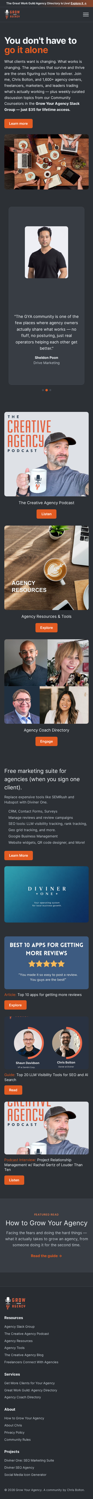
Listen (47, 514)
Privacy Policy (14, 1432)
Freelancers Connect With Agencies (31, 1362)
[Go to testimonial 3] (50, 390)
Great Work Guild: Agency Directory (30, 1390)
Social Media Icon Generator (25, 1475)
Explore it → (79, 3)
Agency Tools (14, 1348)
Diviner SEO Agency (19, 1468)
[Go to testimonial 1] (43, 390)
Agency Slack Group (19, 1327)
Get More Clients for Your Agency (29, 1383)
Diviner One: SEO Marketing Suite (29, 1460)
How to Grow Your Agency (24, 1418)
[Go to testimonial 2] (46, 390)
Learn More (18, 855)
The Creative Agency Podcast (26, 1334)
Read (13, 1090)
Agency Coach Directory (22, 1397)
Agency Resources (18, 1341)
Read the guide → (46, 1256)
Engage (46, 741)
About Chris (13, 1425)
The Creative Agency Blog (23, 1355)
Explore (46, 627)
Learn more (18, 123)
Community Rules (17, 1440)
